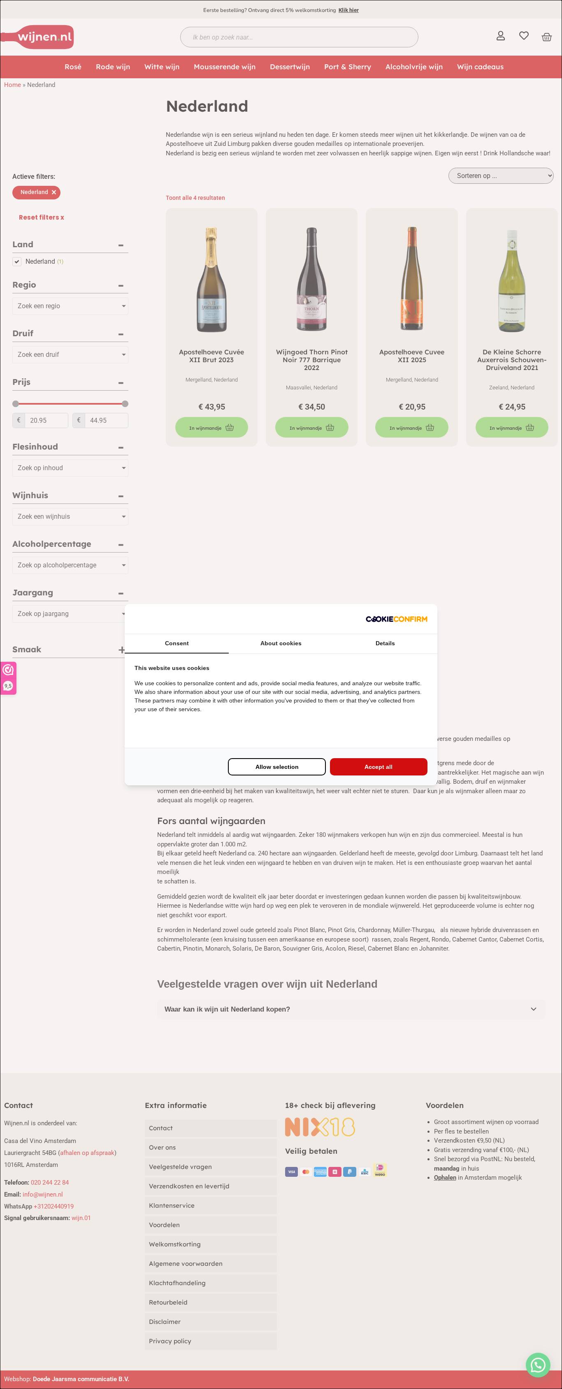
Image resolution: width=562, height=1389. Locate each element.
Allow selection (277, 767)
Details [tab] (385, 643)
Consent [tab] (177, 643)
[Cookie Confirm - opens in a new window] (396, 619)
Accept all (378, 767)
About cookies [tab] (281, 643)
